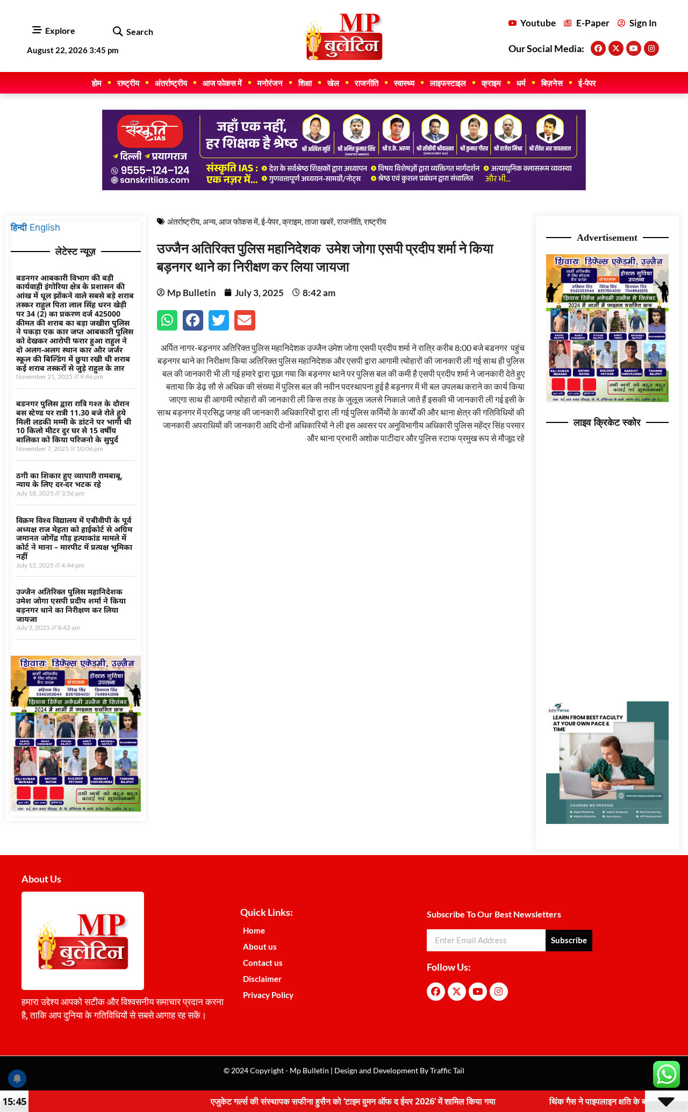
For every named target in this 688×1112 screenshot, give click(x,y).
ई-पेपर (587, 83)
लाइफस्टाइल (448, 83)
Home (254, 930)
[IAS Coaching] (344, 187)
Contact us (263, 962)
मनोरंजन (270, 83)
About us (260, 946)
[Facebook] (598, 48)
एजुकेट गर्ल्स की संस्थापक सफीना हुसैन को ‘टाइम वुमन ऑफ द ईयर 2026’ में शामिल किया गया (314, 1101)
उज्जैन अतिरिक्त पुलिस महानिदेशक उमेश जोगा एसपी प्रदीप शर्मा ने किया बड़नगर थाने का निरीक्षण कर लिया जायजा (71, 604)
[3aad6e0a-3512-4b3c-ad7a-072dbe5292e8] (76, 808)
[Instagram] (651, 48)
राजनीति (366, 83)
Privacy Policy (268, 995)
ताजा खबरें (319, 221)
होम (97, 83)
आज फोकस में (222, 83)
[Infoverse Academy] (607, 820)
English (45, 227)
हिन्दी (19, 227)
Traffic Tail (446, 1070)
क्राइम (491, 83)
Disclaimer (262, 979)
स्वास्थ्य (404, 83)
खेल (333, 83)
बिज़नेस (552, 83)
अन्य (209, 221)
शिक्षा (305, 83)
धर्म (521, 83)
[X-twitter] (616, 48)
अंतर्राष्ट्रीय (171, 83)
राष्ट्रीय (128, 83)
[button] (117, 32)
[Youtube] (633, 48)
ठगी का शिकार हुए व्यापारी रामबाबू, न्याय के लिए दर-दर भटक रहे (69, 480)
